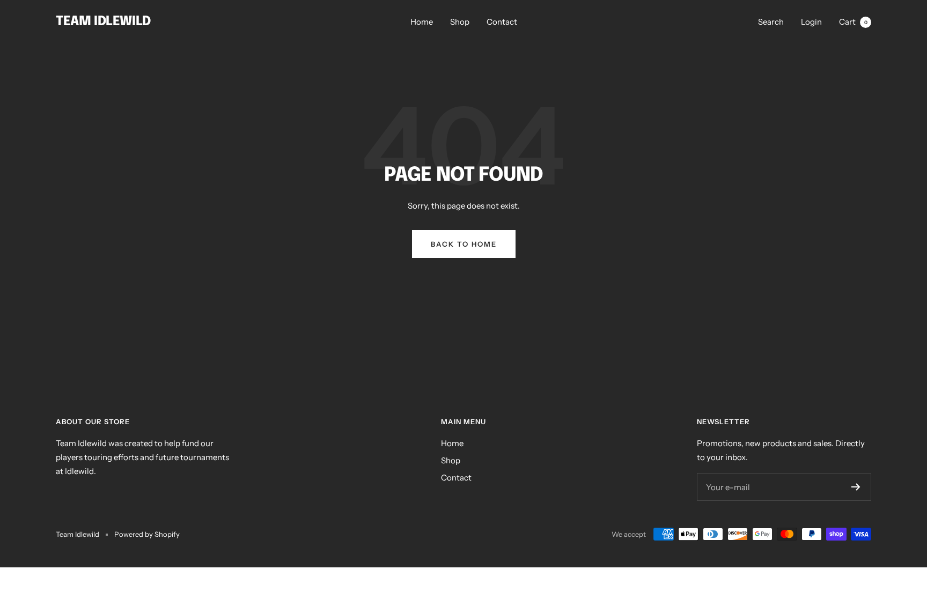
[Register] (855, 487)
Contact (502, 22)
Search (771, 22)
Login (811, 22)
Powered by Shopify (147, 534)
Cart (853, 22)
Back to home (464, 244)
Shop (459, 22)
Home (421, 22)
